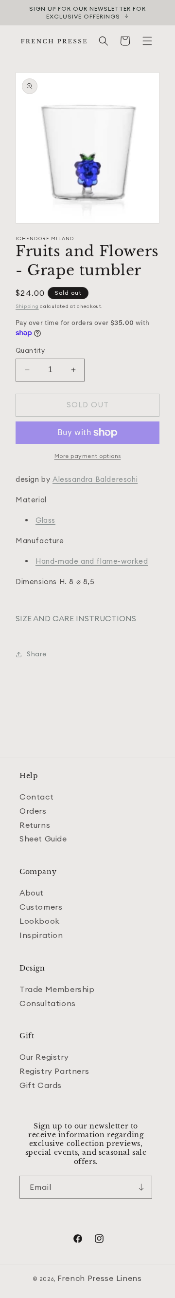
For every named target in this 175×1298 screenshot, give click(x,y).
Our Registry (44, 1057)
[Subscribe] (141, 1187)
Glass (45, 520)
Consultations (47, 1003)
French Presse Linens (99, 1278)
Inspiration (41, 935)
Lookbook (39, 921)
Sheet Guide (43, 838)
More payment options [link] (87, 455)
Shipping (27, 306)
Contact (36, 797)
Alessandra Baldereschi (95, 479)
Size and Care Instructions (76, 618)
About (31, 892)
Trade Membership (57, 989)
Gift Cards (40, 1085)
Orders (33, 811)
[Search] (103, 41)
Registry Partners (54, 1071)
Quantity (30, 350)
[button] (147, 41)
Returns (34, 825)
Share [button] (37, 653)
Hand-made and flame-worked (91, 561)
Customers (40, 907)
